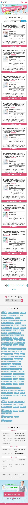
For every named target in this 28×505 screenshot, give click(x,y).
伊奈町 (20, 376)
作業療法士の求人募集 (7, 438)
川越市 (17, 351)
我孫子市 (15, 406)
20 (19, 285)
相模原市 (3, 387)
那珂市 (9, 413)
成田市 (9, 406)
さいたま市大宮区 (5, 366)
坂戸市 (22, 356)
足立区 (9, 342)
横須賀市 (16, 387)
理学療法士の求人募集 (20, 435)
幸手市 (20, 383)
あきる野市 (11, 315)
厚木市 (21, 390)
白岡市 (14, 383)
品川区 (22, 340)
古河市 (14, 410)
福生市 (21, 312)
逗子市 (10, 392)
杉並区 (9, 332)
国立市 (15, 325)
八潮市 (3, 376)
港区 (20, 337)
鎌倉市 (15, 392)
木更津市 (22, 406)
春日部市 (20, 374)
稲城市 (20, 330)
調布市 (3, 327)
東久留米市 (10, 322)
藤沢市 (15, 390)
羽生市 (20, 381)
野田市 (14, 404)
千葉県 (2, 400)
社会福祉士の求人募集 (7, 453)
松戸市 (9, 401)
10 (17, 285)
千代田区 (9, 340)
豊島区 (3, 337)
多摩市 (14, 330)
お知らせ (10, 474)
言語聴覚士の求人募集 (20, 438)
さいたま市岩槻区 (5, 371)
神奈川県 (3, 386)
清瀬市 (3, 320)
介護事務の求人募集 (19, 453)
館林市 (9, 421)
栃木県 (2, 415)
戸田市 (20, 371)
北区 (15, 335)
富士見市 (3, 354)
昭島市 (3, 322)
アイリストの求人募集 (7, 464)
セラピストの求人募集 (20, 464)
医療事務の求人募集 (7, 443)
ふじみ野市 (10, 351)
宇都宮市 (3, 417)
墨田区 (9, 345)
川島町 (10, 359)
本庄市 (3, 381)
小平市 (3, 325)
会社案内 (22, 474)
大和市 (9, 390)
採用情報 (4, 474)
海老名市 (3, 392)
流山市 (15, 401)
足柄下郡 (3, 397)
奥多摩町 (19, 315)
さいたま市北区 (16, 366)
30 (22, 285)
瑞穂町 (16, 312)
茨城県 (2, 409)
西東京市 (9, 325)
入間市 (22, 349)
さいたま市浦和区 (5, 364)
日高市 (9, 349)
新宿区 (20, 335)
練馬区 (3, 332)
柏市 (20, 404)
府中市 (23, 320)
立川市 (16, 317)
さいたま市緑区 (16, 369)
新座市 (15, 354)
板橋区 (9, 335)
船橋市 (21, 401)
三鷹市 (9, 327)
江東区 (22, 342)
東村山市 (10, 320)
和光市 (9, 356)
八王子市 (22, 327)
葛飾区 (3, 345)
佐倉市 (3, 404)
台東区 (20, 345)
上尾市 (14, 376)
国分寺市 (17, 322)
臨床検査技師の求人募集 (20, 440)
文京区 (3, 340)
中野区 (3, 335)
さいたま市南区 (15, 361)
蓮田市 (9, 383)
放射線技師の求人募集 (7, 440)
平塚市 (21, 392)
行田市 (14, 381)
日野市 (3, 330)
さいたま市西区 (17, 359)
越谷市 (9, 376)
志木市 (10, 354)
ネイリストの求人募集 (20, 459)
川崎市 (3, 390)
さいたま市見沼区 (5, 369)
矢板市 (10, 417)
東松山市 (3, 359)
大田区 (15, 340)
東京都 (2, 311)
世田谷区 (16, 332)
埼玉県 (2, 347)
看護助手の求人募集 (19, 433)
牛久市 (3, 413)
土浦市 (9, 410)
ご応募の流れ (16, 474)
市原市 (9, 404)
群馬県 (2, 419)
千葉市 (3, 401)
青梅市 (3, 312)
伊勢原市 (15, 395)
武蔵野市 (15, 327)
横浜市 (10, 387)
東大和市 (16, 320)
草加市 (8, 374)
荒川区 (14, 345)
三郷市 (14, 374)
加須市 (3, 383)
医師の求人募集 (6, 435)
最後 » (14, 289)
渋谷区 (14, 337)
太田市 (3, 421)
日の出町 (3, 315)
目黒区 (3, 342)
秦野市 (3, 395)
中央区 (9, 337)
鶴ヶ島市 (15, 356)
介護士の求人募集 (6, 449)
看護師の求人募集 (6, 433)
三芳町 (21, 354)
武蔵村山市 (10, 317)
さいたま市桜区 (5, 361)
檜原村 (3, 317)
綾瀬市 (9, 395)
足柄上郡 (22, 395)
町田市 (9, 330)
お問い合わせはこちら (14, 494)
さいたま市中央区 (15, 364)
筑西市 (20, 410)
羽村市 (9, 312)
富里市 (3, 406)
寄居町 (9, 381)
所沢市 (3, 351)
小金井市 (22, 325)
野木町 (15, 417)
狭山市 (16, 349)
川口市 (14, 371)
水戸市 (3, 410)
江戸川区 (16, 342)
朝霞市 (3, 356)
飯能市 (3, 349)
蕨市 (3, 374)
